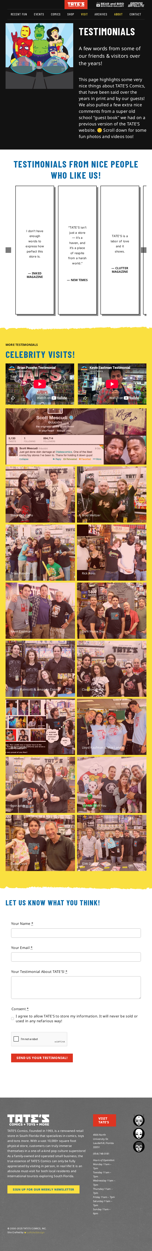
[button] (8, 250)
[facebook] (14, 4)
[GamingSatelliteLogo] (135, 3)
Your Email (21, 947)
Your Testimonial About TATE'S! (39, 971)
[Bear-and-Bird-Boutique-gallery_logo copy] (110, 3)
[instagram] (8, 4)
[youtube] (20, 4)
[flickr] (26, 4)
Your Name (22, 923)
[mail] (38, 4)
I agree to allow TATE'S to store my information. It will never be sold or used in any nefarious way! (77, 1018)
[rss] (32, 4)
